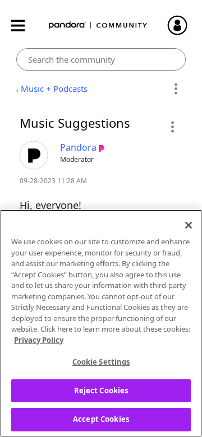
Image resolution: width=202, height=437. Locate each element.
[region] (101, 323)
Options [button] (175, 89)
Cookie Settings (101, 362)
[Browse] (23, 25)
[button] (172, 126)
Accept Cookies (101, 419)
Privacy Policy (38, 340)
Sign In (182, 25)
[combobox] (101, 59)
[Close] (188, 225)
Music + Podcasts (54, 88)
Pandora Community (98, 25)
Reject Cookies (101, 390)
